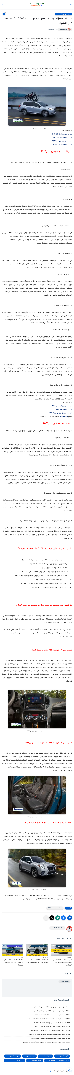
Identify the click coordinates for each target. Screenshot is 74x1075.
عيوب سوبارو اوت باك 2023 (62, 134)
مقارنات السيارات (36, 1060)
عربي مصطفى (63, 29)
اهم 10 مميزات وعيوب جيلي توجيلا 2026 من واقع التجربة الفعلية (52, 1011)
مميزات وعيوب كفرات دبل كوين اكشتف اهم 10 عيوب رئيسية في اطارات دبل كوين (46, 1042)
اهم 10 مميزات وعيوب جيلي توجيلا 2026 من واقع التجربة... (37, 961)
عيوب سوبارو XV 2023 (64, 409)
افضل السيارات (47, 1056)
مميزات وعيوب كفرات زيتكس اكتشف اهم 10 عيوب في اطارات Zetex (50, 1038)
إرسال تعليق (64, 981)
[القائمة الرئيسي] (70, 4)
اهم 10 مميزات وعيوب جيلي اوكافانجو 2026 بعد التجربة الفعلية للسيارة (49, 1019)
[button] (63, 917)
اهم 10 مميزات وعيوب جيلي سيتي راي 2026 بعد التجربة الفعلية (52, 1022)
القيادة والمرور (30, 1056)
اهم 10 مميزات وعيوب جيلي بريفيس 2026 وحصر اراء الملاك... (62, 962)
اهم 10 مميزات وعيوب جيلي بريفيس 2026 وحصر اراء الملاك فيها (51, 1007)
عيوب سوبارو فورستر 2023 (62, 141)
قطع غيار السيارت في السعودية (59, 1060)
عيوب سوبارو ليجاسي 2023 (62, 406)
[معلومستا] (37, 4)
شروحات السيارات (14, 1056)
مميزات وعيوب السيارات (63, 14)
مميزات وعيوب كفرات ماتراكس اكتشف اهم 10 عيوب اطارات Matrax (50, 1030)
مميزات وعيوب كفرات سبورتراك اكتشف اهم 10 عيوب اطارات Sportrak (49, 1034)
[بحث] (3, 4)
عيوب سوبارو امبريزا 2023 (62, 138)
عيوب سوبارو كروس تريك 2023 (60, 413)
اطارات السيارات (63, 1056)
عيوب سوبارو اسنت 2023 (62, 144)
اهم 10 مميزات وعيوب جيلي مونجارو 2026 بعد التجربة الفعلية (13, 962)
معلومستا (64, 416)
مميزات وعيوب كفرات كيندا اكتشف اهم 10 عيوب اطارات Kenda (52, 1026)
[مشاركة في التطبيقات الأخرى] (46, 917)
